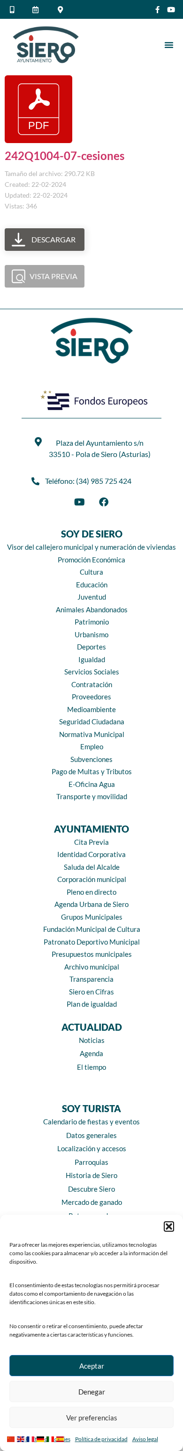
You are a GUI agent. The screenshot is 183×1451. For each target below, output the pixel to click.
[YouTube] (79, 502)
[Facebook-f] (157, 9)
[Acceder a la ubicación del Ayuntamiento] (61, 9)
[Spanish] (61, 1438)
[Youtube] (171, 9)
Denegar (91, 1391)
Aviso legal (145, 1439)
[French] (32, 1438)
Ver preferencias (91, 1417)
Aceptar (91, 1366)
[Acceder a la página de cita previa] (37, 9)
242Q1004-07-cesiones (64, 155)
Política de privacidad (101, 1439)
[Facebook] (103, 502)
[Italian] (51, 1438)
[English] (22, 1438)
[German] (41, 1438)
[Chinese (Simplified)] (12, 1438)
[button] (169, 1226)
